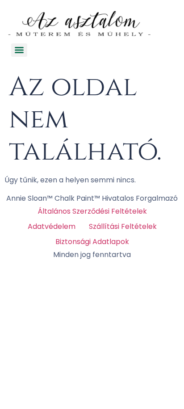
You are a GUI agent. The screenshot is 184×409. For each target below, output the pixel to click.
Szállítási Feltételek (123, 226)
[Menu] (19, 50)
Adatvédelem (51, 226)
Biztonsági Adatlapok (92, 241)
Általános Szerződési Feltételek (92, 211)
